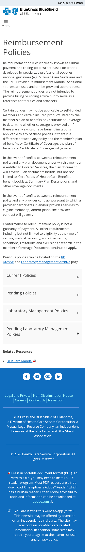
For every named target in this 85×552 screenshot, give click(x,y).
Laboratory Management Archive (45, 262)
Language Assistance (71, 3)
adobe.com (41, 501)
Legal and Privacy (17, 395)
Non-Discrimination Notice (53, 395)
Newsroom (56, 400)
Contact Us (37, 400)
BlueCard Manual (19, 361)
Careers (21, 400)
